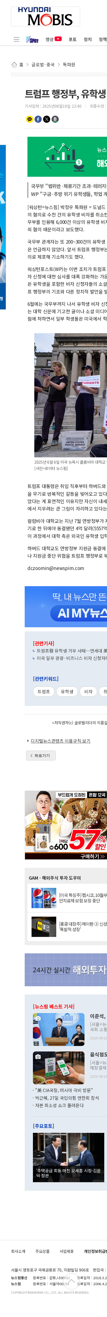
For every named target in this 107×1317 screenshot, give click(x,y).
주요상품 (42, 1251)
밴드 (55, 119)
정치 (88, 39)
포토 (73, 39)
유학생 (67, 691)
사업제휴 (67, 1251)
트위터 (46, 119)
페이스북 (38, 119)
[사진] (59, 1029)
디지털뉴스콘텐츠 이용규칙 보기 (61, 740)
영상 (50, 39)
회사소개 (18, 1251)
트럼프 (44, 691)
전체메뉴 (16, 39)
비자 (88, 691)
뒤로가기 (42, 755)
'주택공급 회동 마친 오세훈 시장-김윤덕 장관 (68, 1173)
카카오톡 (29, 119)
